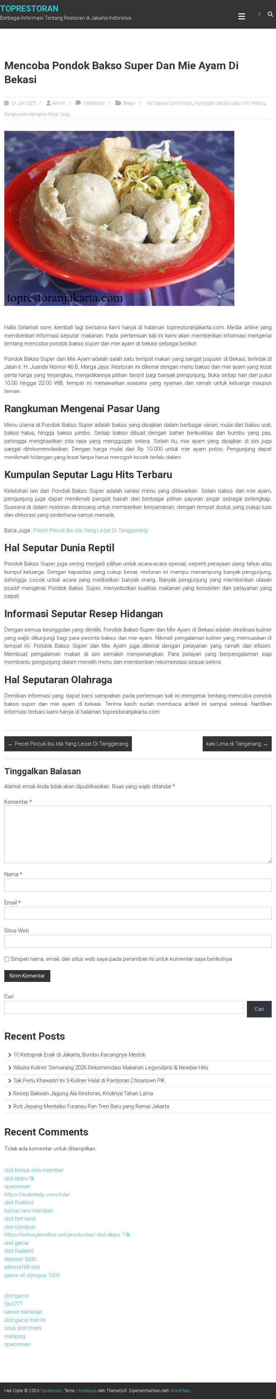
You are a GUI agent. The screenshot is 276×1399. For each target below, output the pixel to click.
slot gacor (16, 1243)
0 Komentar (94, 103)
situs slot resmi (22, 1328)
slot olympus (19, 1227)
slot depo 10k (113, 1235)
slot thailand (18, 1202)
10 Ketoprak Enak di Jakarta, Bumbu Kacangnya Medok (79, 1054)
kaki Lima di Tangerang (237, 744)
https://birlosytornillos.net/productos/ (50, 1235)
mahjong (14, 1336)
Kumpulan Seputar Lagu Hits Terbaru (230, 103)
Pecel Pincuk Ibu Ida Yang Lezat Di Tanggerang (90, 530)
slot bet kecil (20, 1218)
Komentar (18, 802)
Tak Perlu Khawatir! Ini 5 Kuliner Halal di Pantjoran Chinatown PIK (89, 1080)
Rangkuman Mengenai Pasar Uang (37, 114)
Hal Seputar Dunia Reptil (169, 103)
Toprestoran (29, 9)
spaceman (17, 1186)
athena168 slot (22, 1267)
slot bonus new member (34, 1170)
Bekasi (129, 103)
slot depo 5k (19, 1178)
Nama (13, 874)
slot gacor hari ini (25, 1320)
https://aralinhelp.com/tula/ (37, 1194)
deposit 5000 (20, 1259)
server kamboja (23, 1312)
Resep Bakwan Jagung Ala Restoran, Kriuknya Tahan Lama (83, 1093)
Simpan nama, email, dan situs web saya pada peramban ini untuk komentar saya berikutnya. (121, 959)
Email (12, 902)
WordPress (180, 1390)
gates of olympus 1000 (32, 1275)
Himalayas (87, 1390)
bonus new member (28, 1210)
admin (58, 103)
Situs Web (16, 930)
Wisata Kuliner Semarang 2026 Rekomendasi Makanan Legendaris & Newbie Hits (110, 1067)
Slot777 (13, 1304)
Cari (9, 996)
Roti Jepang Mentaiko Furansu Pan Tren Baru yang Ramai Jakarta (91, 1106)
